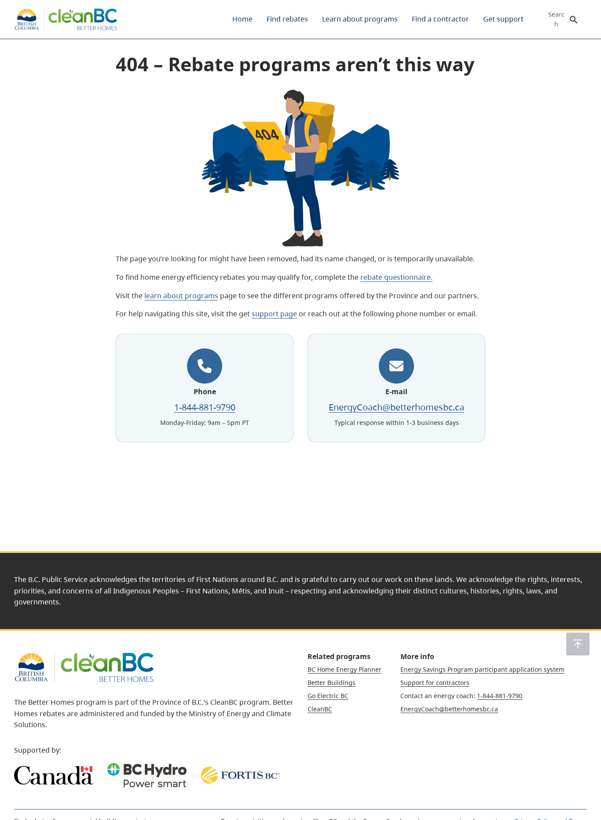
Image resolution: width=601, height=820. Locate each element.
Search (556, 19)
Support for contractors (434, 682)
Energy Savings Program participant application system (482, 669)
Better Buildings (331, 682)
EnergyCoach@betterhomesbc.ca (396, 407)
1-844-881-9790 (204, 407)
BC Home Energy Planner (344, 669)
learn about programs (181, 295)
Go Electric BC (328, 696)
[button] (577, 644)
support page (274, 313)
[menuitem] (242, 19)
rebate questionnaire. (396, 277)
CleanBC (320, 709)
